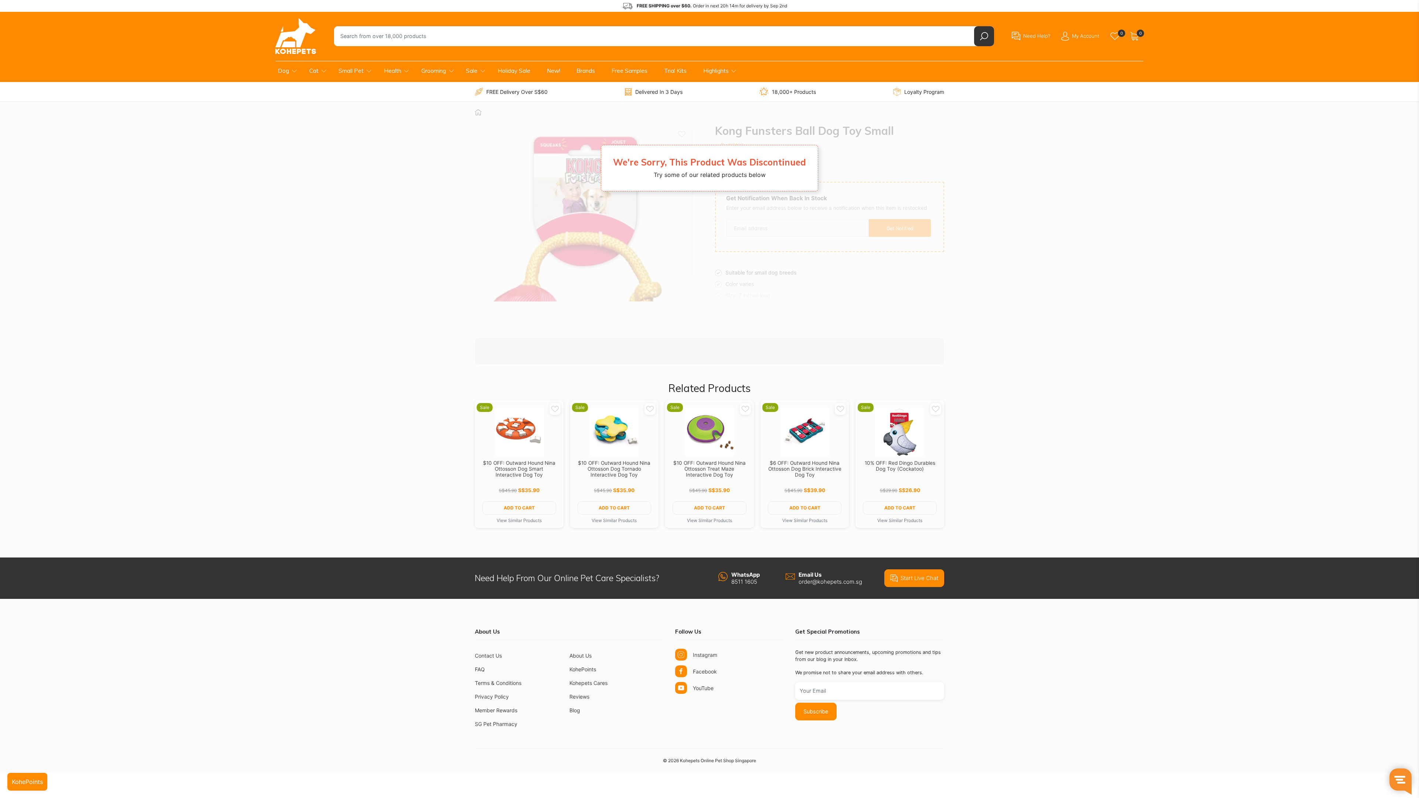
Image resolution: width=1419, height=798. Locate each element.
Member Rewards (496, 710)
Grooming (433, 70)
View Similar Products (519, 520)
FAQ (480, 669)
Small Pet (351, 70)
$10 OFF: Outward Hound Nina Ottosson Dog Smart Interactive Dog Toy (519, 469)
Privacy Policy (492, 696)
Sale (471, 70)
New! (553, 70)
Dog (283, 70)
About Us (580, 655)
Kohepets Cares (588, 683)
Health (392, 70)
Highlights (716, 70)
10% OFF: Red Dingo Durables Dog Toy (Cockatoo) (900, 466)
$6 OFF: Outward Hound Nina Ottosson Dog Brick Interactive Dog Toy (804, 469)
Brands (585, 70)
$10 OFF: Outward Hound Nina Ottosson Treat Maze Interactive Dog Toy (709, 469)
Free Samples (629, 70)
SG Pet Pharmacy (496, 724)
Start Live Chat (919, 578)
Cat (314, 70)
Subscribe (815, 711)
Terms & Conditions (498, 683)
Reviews (579, 696)
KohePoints (582, 669)
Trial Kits (675, 70)
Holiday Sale (514, 70)
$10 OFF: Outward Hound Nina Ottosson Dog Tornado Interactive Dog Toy (614, 469)
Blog (574, 710)
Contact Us (488, 655)
